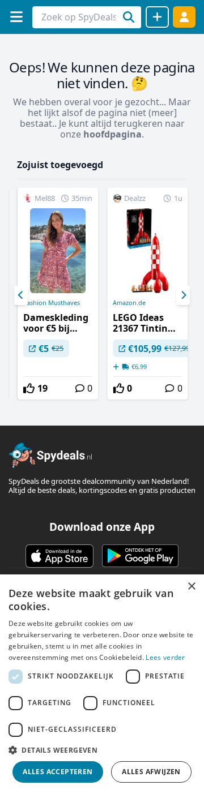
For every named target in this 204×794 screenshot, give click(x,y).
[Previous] (21, 295)
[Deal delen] (157, 17)
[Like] (29, 388)
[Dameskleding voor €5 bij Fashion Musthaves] (58, 294)
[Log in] (184, 16)
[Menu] (16, 17)
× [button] (191, 586)
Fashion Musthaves (51, 303)
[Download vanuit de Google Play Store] (140, 555)
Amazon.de (129, 303)
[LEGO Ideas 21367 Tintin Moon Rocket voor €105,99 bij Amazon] (147, 294)
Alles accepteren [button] (57, 771)
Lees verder (165, 657)
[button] (102, 750)
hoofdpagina (112, 134)
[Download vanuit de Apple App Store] (60, 555)
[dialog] (102, 684)
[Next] (183, 295)
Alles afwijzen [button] (151, 771)
